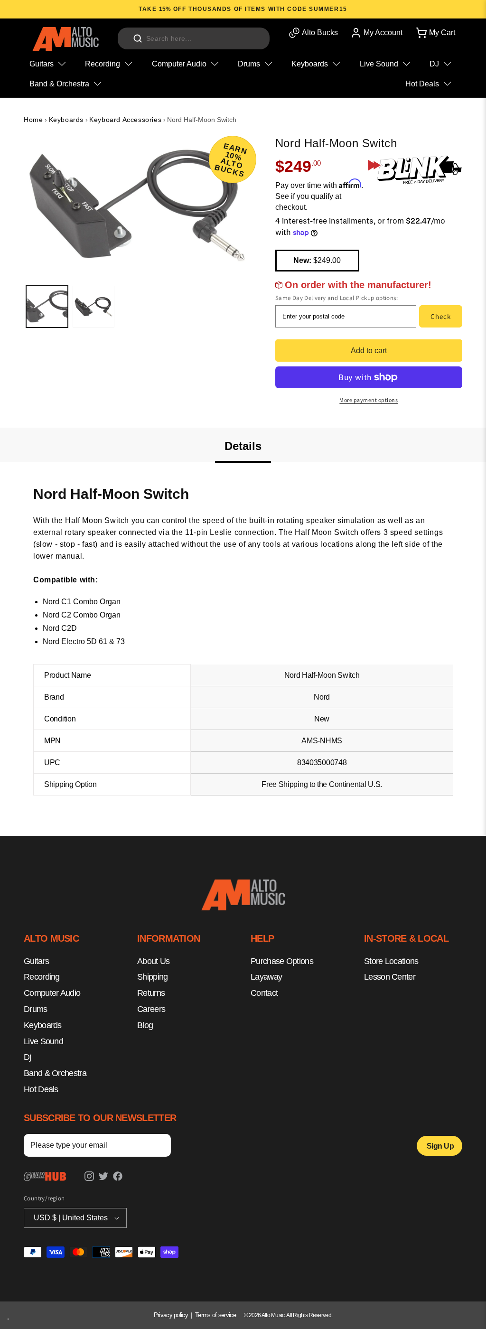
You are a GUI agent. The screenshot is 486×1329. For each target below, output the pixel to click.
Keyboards (66, 119)
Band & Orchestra (55, 1073)
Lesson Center (389, 977)
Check (440, 316)
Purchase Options (282, 961)
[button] (435, 32)
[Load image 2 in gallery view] (93, 307)
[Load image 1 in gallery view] (47, 307)
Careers (151, 1009)
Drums (35, 1009)
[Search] (137, 38)
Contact (264, 993)
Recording (42, 977)
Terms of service (215, 1315)
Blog (145, 1025)
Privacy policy (171, 1315)
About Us (153, 961)
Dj (27, 1057)
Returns (151, 993)
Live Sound (43, 1041)
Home (33, 119)
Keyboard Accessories (125, 119)
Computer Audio (52, 993)
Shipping (152, 977)
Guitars (36, 961)
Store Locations (391, 961)
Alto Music (273, 1315)
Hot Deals (41, 1089)
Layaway (266, 977)
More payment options (368, 399)
